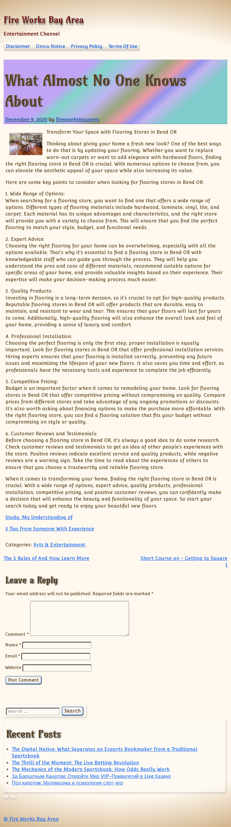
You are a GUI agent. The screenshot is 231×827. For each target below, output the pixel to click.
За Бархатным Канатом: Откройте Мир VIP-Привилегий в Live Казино (91, 776)
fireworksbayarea (77, 119)
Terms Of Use (122, 46)
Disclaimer (18, 46)
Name (13, 644)
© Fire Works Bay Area (31, 819)
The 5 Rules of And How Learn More (46, 558)
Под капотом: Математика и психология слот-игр (67, 783)
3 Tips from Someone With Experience (49, 529)
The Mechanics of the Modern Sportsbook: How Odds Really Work (91, 769)
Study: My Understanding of (38, 517)
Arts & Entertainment (59, 545)
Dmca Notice (50, 46)
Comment (17, 634)
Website (13, 667)
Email (12, 655)
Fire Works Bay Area (44, 19)
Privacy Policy (86, 46)
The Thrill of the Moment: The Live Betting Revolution (75, 763)
